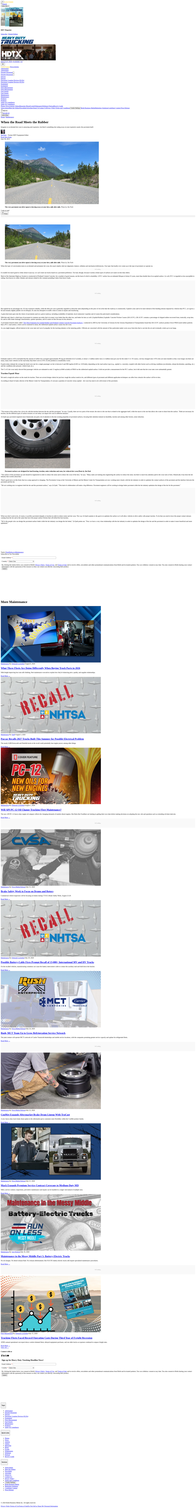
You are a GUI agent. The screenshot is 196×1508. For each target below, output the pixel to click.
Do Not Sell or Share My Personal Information (43, 1506)
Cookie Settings (75, 108)
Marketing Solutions (101, 108)
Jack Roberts (16, 1252)
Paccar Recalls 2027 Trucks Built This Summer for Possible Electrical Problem (42, 739)
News (15, 2)
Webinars (45, 106)
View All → (5, 1347)
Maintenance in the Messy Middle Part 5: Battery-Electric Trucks (35, 1256)
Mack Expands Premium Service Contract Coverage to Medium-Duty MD (40, 1185)
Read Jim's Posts (6, 137)
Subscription (5, 108)
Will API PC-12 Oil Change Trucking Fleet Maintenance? (31, 809)
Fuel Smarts (4, 91)
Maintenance (5, 95)
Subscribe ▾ (5, 6)
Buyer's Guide (58, 106)
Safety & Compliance (8, 102)
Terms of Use (14, 1506)
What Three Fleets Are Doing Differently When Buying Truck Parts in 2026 (40, 668)
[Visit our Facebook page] (2, 1356)
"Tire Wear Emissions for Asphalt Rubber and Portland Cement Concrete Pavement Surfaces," (53, 323)
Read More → (5, 676)
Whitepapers (38, 106)
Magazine (22, 106)
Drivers (3, 77)
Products (3, 99)
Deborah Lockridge (18, 664)
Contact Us (42, 108)
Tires (7, 552)
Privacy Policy (51, 108)
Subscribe (4, 34)
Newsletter (22, 108)
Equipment (4, 84)
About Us (36, 108)
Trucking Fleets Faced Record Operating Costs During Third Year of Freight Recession (46, 1338)
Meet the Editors (14, 108)
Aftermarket (5, 69)
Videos (16, 106)
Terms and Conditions (63, 108)
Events (32, 106)
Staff (13, 734)
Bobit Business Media (88, 108)
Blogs (28, 106)
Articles (19, 2)
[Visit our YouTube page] (8, 1356)
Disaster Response (7, 72)
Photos (3, 106)
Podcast (51, 106)
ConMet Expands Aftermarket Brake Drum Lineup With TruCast (35, 1114)
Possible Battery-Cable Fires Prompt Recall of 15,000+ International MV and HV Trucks (47, 962)
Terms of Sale (23, 1506)
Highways (12, 552)
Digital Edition (13, 34)
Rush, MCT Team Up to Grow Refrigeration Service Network (33, 1033)
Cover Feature (8, 2)
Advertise (29, 108)
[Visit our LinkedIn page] (4, 1356)
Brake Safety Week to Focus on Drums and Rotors (27, 891)
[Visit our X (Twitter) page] (6, 1356)
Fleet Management (7, 88)
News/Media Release (18, 887)
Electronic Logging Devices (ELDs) (12, 80)
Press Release (125, 108)
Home (3, 117)
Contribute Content (114, 108)
